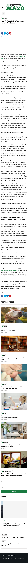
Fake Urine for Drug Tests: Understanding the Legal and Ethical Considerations (13, 416)
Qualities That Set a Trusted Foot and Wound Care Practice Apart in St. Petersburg (14, 387)
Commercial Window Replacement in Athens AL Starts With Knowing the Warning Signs (13, 474)
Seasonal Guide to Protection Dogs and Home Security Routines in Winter (12, 329)
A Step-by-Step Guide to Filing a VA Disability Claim (13, 358)
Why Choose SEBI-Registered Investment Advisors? (11, 525)
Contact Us (3, 555)
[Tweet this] (5, 33)
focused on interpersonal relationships (10, 270)
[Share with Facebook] (2, 33)
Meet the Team (11, 555)
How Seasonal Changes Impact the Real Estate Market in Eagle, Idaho (13, 445)
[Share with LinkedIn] (7, 33)
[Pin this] (10, 33)
